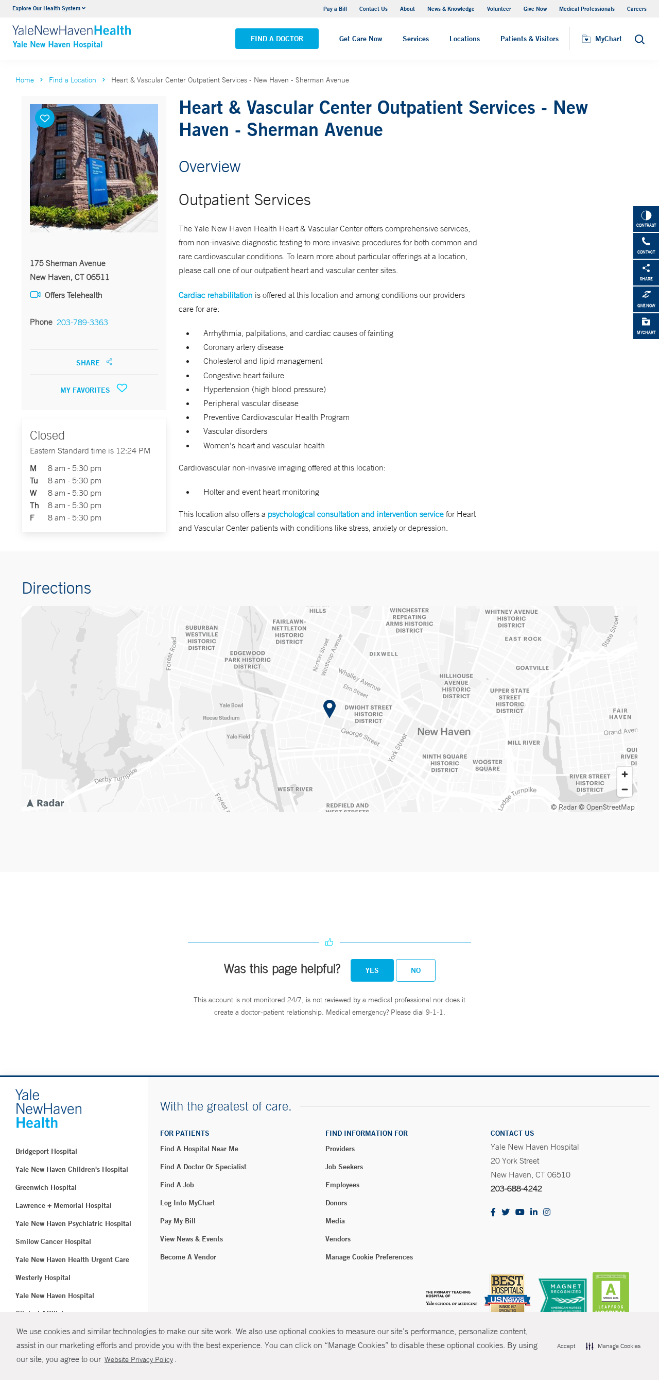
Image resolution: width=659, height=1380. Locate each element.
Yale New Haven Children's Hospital (71, 1169)
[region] (329, 709)
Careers (637, 8)
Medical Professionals (587, 8)
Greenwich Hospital (46, 1187)
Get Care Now (360, 38)
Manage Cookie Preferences (369, 1256)
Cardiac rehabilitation (216, 295)
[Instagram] (546, 1213)
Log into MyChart (187, 1202)
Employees (342, 1184)
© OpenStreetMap (607, 807)
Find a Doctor (277, 38)
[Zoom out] (624, 789)
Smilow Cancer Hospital (53, 1241)
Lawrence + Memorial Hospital (63, 1205)
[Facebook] (493, 1213)
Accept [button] (566, 1346)
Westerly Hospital (43, 1277)
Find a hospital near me (199, 1148)
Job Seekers (344, 1166)
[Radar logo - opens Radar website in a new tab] (44, 802)
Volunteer (499, 8)
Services (416, 38)
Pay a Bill (335, 8)
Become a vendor (188, 1256)
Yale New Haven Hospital (54, 1295)
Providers (340, 1148)
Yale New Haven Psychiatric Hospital (73, 1223)
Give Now (535, 8)
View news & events (191, 1238)
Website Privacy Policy (139, 1359)
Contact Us (373, 8)
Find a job (177, 1184)
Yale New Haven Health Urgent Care (72, 1259)
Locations (464, 38)
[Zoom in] (624, 774)
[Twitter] (505, 1213)
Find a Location (72, 79)
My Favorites (86, 390)
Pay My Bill (178, 1220)
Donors (336, 1202)
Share (89, 362)
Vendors (338, 1238)
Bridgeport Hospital (46, 1151)
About (407, 8)
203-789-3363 (82, 322)
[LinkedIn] (533, 1213)
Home (24, 79)
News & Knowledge (451, 8)
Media (335, 1220)
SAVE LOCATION (45, 118)
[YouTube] (520, 1213)
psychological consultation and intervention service (356, 514)
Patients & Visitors (529, 38)
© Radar (564, 807)
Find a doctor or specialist (203, 1166)
